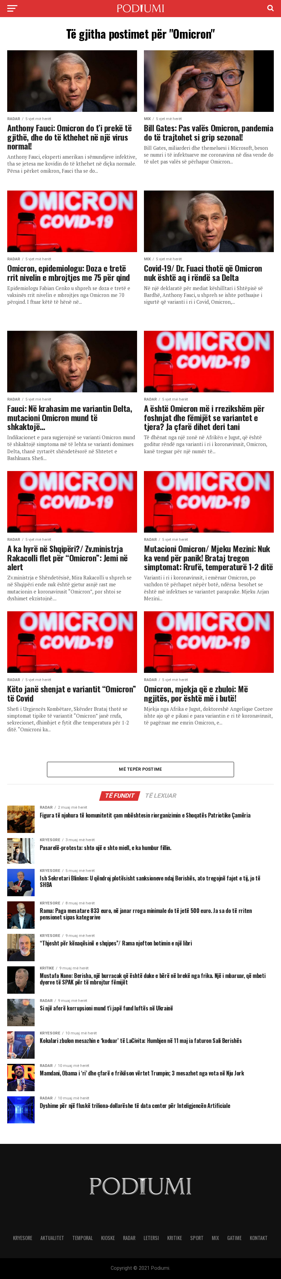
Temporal (82, 1237)
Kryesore (22, 1237)
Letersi (151, 1237)
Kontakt (259, 1237)
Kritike (174, 1237)
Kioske (108, 1237)
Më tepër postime (140, 769)
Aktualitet (52, 1237)
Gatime (234, 1237)
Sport (197, 1237)
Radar (129, 1237)
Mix (215, 1237)
